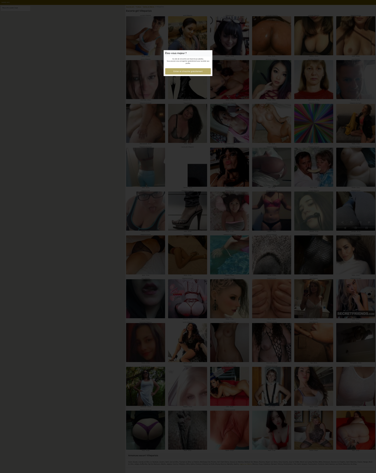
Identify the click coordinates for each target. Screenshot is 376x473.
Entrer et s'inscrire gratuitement (188, 71)
